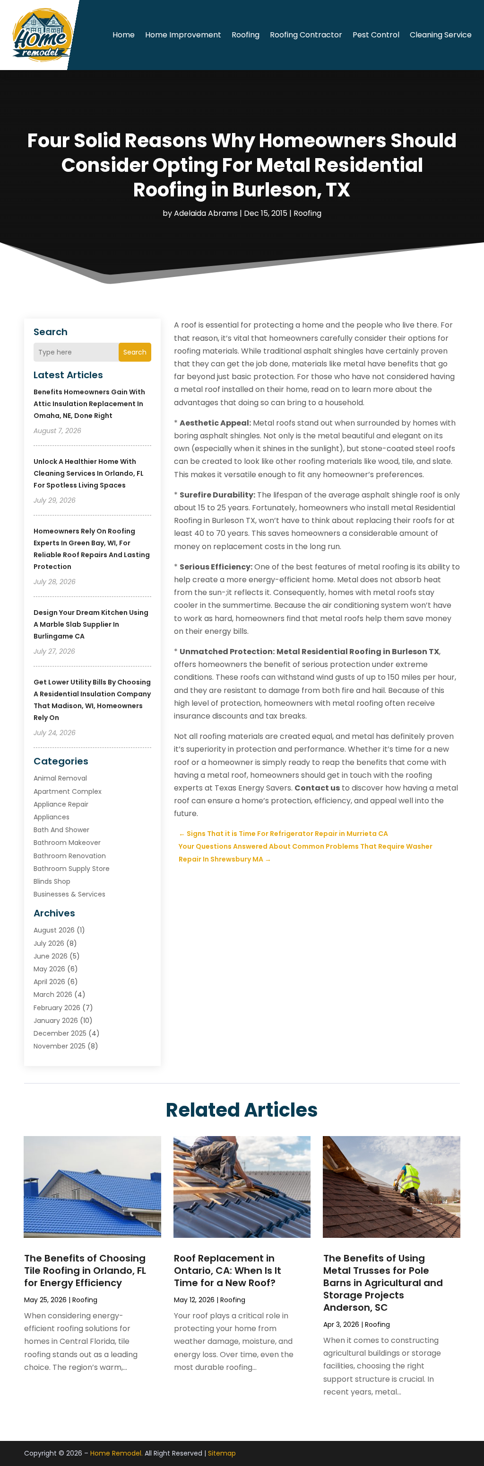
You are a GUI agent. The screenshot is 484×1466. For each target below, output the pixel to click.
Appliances (51, 817)
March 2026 (53, 994)
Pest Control (376, 34)
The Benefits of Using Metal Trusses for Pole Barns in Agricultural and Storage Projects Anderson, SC (383, 1283)
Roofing (245, 34)
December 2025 (60, 1033)
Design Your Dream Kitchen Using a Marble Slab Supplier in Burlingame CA (91, 624)
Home (123, 34)
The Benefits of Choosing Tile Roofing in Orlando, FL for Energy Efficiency (85, 1270)
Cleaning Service (441, 34)
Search (135, 352)
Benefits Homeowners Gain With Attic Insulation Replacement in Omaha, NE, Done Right (89, 403)
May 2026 (49, 969)
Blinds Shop (52, 881)
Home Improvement (183, 34)
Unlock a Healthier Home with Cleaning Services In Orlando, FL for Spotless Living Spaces (89, 473)
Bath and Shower (61, 830)
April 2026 (49, 981)
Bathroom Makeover (67, 842)
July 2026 (49, 943)
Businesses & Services (69, 894)
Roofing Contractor (306, 34)
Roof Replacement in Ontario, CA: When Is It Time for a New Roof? (227, 1270)
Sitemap (222, 1453)
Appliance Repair (61, 804)
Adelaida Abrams (206, 213)
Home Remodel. (116, 1453)
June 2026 (51, 956)
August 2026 (54, 930)
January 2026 (56, 1020)
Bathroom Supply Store (72, 868)
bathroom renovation (70, 856)
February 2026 (57, 1008)
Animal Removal (60, 778)
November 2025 (60, 1046)
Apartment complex (68, 791)
